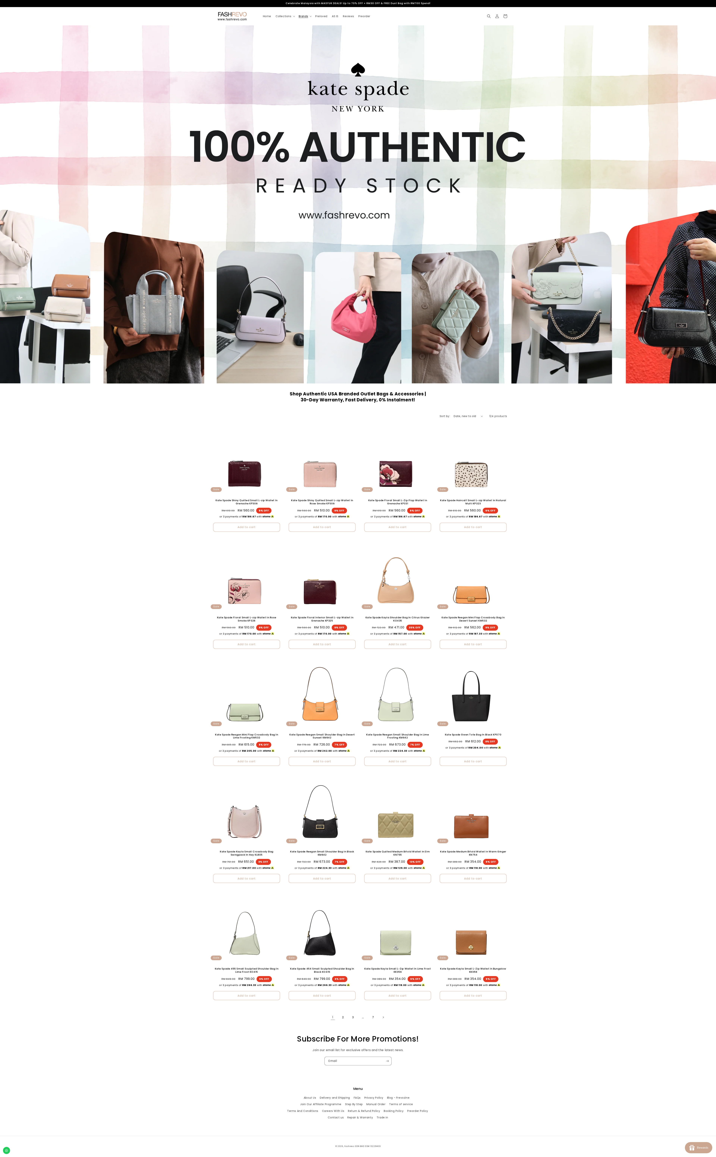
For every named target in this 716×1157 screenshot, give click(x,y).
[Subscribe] (387, 1061)
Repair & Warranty (360, 1117)
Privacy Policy (373, 1098)
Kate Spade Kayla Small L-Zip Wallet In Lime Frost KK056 (397, 970)
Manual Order (375, 1104)
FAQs (357, 1098)
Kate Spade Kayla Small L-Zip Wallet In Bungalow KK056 (473, 970)
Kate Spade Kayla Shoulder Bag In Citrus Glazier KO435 (397, 619)
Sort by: (445, 416)
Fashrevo (349, 1146)
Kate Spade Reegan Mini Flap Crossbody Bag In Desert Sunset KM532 (473, 619)
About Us (310, 1098)
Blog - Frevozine (398, 1098)
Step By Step (354, 1104)
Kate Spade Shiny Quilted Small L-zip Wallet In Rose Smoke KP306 (322, 502)
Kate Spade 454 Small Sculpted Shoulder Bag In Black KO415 (322, 970)
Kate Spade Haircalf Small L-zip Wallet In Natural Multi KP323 (473, 502)
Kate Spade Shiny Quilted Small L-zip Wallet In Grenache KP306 (247, 502)
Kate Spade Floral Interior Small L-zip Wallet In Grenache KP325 (322, 619)
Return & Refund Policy (364, 1111)
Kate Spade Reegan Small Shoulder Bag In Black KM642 (322, 853)
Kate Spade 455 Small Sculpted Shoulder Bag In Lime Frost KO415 (247, 970)
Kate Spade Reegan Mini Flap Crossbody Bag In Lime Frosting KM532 (246, 736)
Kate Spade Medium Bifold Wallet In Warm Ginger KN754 (473, 853)
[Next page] (383, 1017)
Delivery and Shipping (335, 1098)
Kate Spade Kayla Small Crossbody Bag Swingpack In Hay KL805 (246, 853)
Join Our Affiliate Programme (320, 1104)
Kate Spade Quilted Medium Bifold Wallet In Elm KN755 (398, 853)
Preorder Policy (417, 1111)
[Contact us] (6, 1150)
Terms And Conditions (302, 1111)
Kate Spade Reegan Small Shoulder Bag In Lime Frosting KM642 (397, 736)
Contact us (336, 1117)
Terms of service (401, 1104)
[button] (284, 16)
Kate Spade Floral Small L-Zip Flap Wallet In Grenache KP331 (397, 502)
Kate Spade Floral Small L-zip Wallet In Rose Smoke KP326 (246, 619)
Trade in (382, 1117)
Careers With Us (333, 1111)
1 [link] (332, 1017)
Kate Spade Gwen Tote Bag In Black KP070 (473, 734)
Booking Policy (393, 1111)
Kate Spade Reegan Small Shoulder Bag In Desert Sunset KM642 (322, 736)
